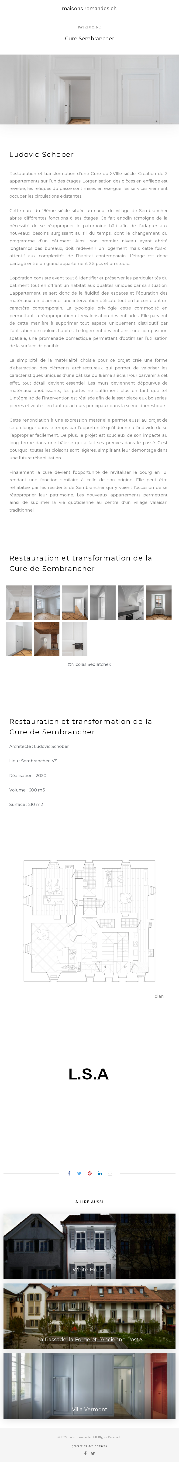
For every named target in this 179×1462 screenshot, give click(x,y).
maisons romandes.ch (89, 8)
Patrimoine (89, 27)
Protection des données (89, 1446)
